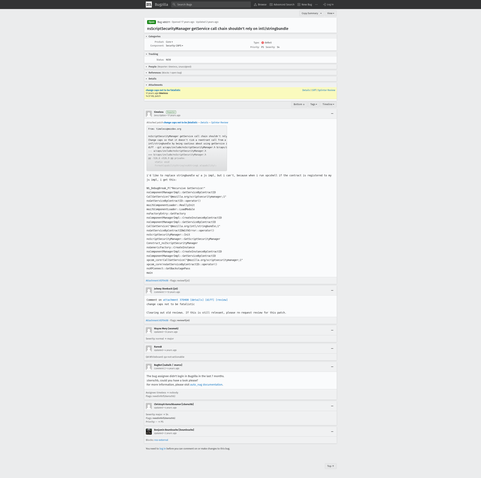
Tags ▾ (313, 104)
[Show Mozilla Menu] (149, 5)
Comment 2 (160, 368)
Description (160, 115)
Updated (158, 332)
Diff (314, 90)
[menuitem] (260, 5)
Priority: (254, 47)
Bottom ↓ (299, 104)
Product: (159, 41)
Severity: (270, 47)
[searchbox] (211, 5)
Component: (157, 45)
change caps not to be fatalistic (163, 90)
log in (163, 448)
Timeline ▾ (328, 104)
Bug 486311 (163, 22)
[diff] (209, 299)
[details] (197, 299)
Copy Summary (310, 13)
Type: (256, 42)
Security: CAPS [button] (174, 45)
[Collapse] (332, 114)
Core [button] (169, 41)
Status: (160, 59)
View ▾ (330, 13)
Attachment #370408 (157, 280)
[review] (222, 299)
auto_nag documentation (206, 384)
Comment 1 (159, 292)
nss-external (161, 440)
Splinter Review (326, 90)
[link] (187, 148)
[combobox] (211, 5)
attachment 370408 (176, 299)
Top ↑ (330, 466)
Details (306, 90)
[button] (328, 5)
